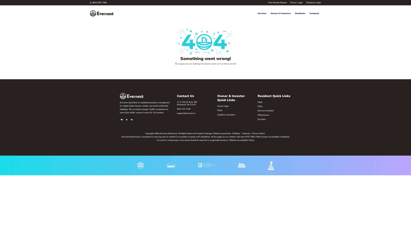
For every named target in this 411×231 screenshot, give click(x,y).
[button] (262, 13)
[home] (101, 13)
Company (314, 13)
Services (262, 13)
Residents (300, 13)
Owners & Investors (281, 13)
